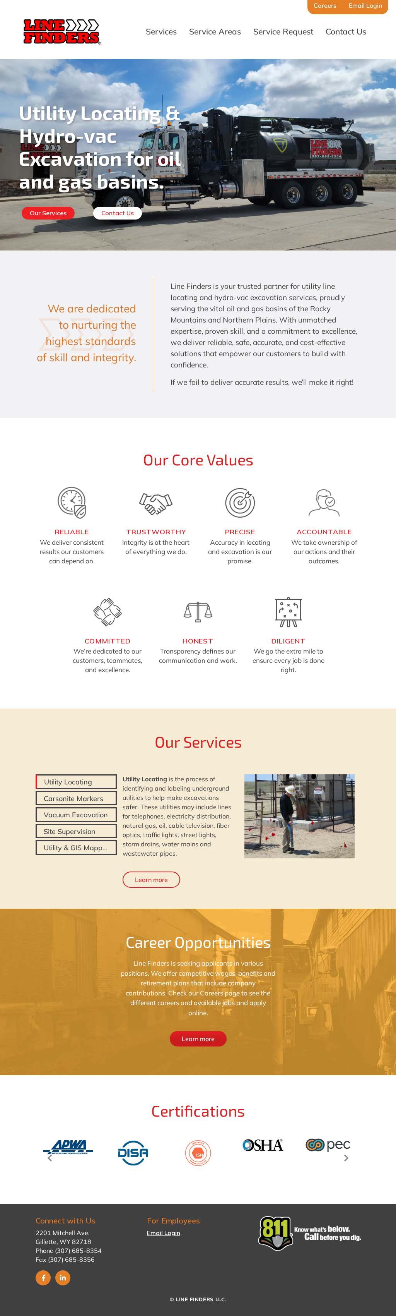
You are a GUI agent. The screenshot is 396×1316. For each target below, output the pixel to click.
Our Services (48, 213)
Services (161, 31)
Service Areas (215, 31)
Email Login (365, 5)
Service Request (283, 31)
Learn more (151, 880)
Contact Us (346, 31)
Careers (325, 5)
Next (346, 1159)
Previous (47, 1159)
